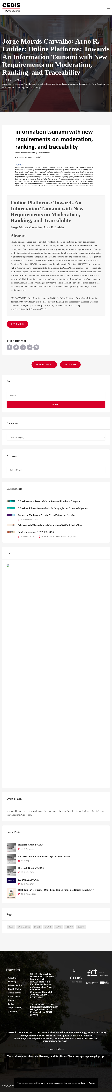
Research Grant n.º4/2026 (31, 844)
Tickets (80, 927)
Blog (19, 80)
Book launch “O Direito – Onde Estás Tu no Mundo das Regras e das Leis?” (56, 890)
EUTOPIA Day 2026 (28, 880)
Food (58, 927)
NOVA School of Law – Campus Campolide (58, 536)
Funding (12, 981)
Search (56, 404)
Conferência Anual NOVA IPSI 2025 (36, 532)
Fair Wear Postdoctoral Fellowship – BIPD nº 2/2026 (44, 856)
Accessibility (14, 996)
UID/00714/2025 (84, 1038)
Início (9, 80)
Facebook (16, 1007)
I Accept (91, 1083)
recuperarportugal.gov (89, 1056)
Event (37, 927)
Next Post (70, 364)
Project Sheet (56, 1048)
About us (12, 978)
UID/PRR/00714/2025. (56, 1041)
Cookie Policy (14, 989)
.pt (103, 1056)
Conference (24, 927)
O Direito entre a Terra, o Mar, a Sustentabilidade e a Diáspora (49, 501)
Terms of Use (14, 993)
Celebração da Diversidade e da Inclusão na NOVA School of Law (50, 525)
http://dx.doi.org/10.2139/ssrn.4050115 (29, 309)
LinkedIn (13, 1011)
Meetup (69, 927)
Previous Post (44, 364)
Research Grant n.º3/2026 (31, 868)
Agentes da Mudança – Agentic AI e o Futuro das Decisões (46, 515)
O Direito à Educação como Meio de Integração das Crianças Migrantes (53, 508)
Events (48, 927)
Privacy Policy (15, 985)
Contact (12, 1000)
